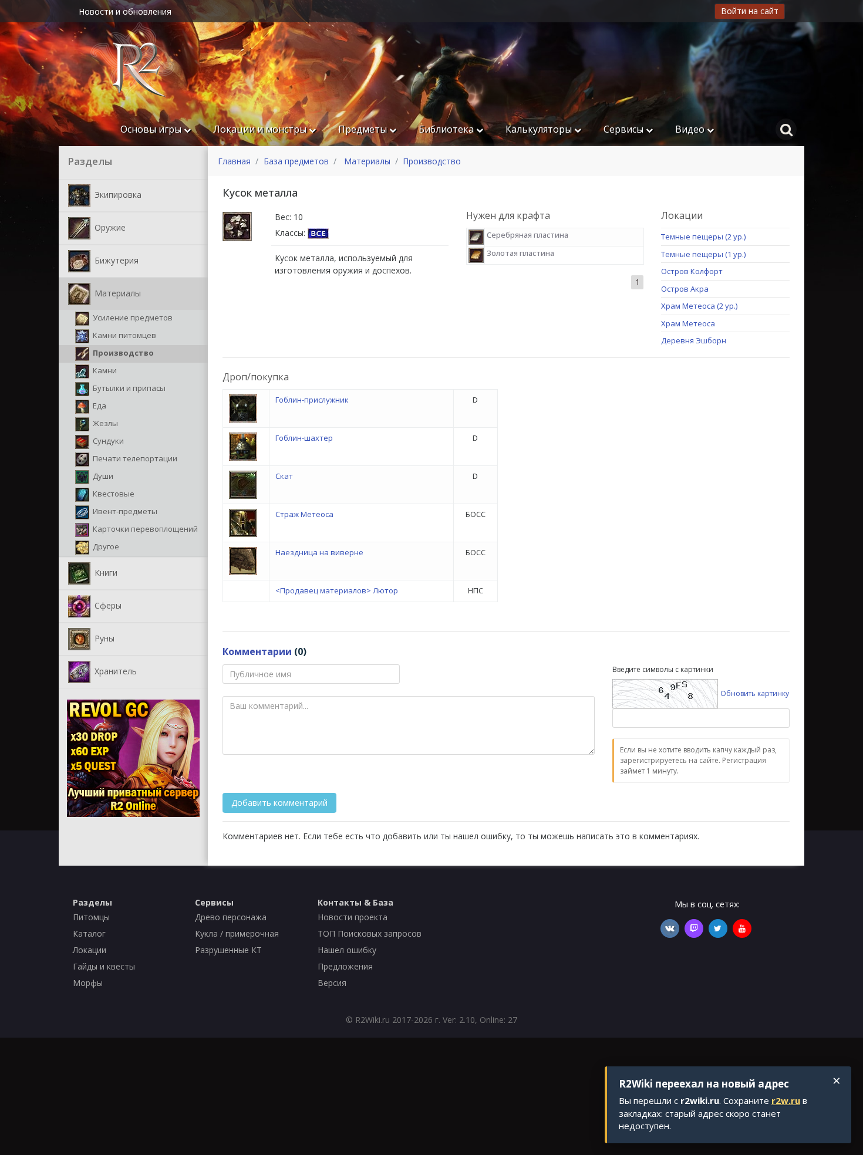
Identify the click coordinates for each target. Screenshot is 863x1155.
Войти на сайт (749, 10)
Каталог (89, 933)
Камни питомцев (123, 335)
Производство (122, 352)
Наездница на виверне (319, 552)
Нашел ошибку (347, 949)
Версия (332, 982)
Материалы (116, 292)
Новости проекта (352, 917)
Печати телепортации (134, 458)
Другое (105, 546)
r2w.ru (785, 1100)
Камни (104, 370)
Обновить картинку (754, 693)
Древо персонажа (231, 917)
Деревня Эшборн (693, 340)
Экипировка (116, 194)
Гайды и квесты (104, 966)
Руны (103, 637)
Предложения (345, 966)
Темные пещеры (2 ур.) (703, 236)
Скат (284, 476)
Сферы (107, 604)
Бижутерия (115, 259)
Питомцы (91, 917)
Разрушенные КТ (228, 949)
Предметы (363, 129)
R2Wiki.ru (372, 1019)
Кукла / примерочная (237, 933)
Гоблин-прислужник (312, 399)
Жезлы (104, 423)
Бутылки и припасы (128, 388)
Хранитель (114, 670)
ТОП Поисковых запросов (370, 933)
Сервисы (625, 129)
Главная (234, 161)
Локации (89, 949)
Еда (98, 405)
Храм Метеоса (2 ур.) (699, 305)
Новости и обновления (125, 11)
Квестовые (112, 493)
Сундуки (107, 440)
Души (102, 476)
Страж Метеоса (304, 514)
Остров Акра (685, 288)
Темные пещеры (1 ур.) (703, 254)
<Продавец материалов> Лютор (336, 590)
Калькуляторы (539, 129)
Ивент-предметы (124, 511)
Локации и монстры (261, 129)
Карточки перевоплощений (144, 529)
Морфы (88, 982)
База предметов (296, 161)
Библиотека (447, 129)
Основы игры (152, 129)
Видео (691, 129)
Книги (104, 572)
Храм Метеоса (688, 323)
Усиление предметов (132, 317)
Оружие (109, 226)
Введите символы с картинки (662, 669)
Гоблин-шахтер (304, 438)
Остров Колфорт (692, 271)
